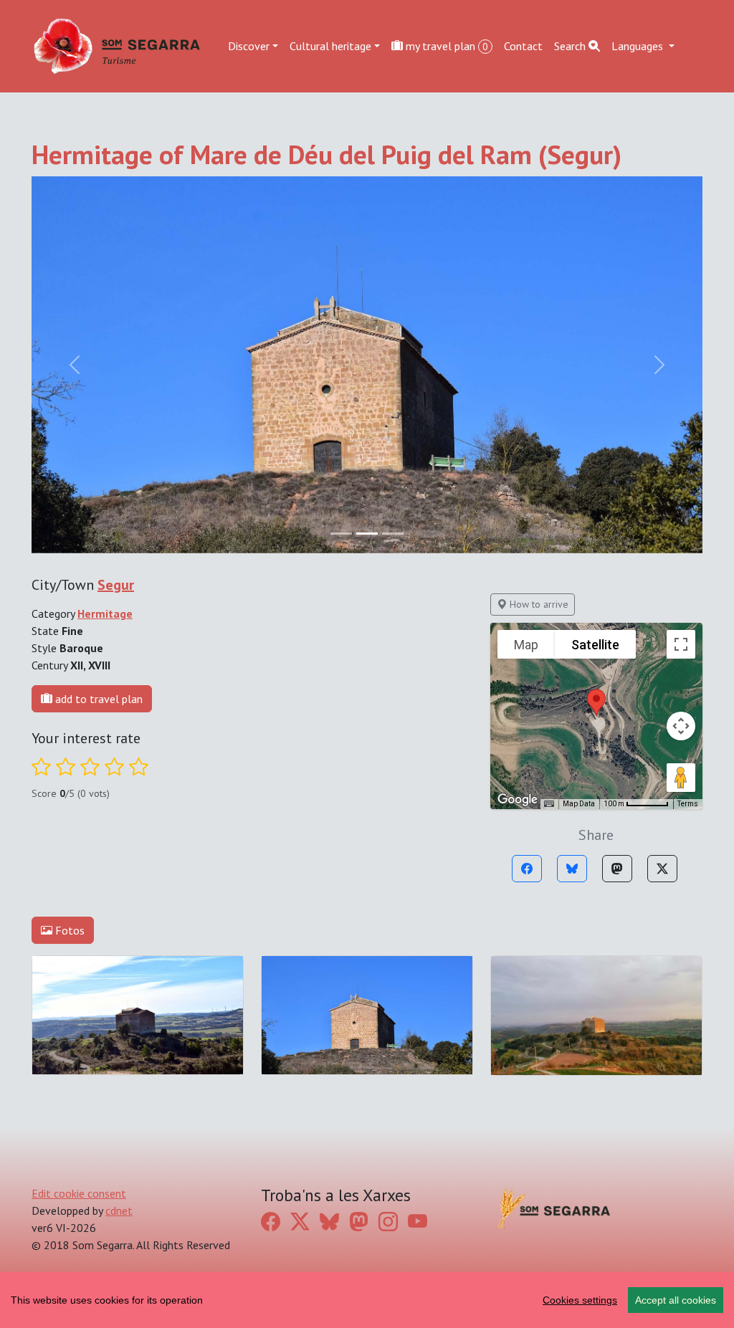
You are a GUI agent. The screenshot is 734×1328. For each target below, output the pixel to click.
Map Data (579, 804)
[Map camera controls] (681, 726)
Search (571, 46)
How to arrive (537, 604)
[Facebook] (527, 868)
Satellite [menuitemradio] (595, 644)
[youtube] (417, 1222)
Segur (115, 584)
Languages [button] (638, 46)
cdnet (119, 1210)
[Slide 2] (393, 533)
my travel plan (445, 46)
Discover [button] (249, 46)
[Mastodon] (617, 868)
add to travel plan (97, 699)
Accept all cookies (675, 1300)
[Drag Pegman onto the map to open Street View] (681, 777)
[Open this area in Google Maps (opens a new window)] (517, 799)
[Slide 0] (341, 533)
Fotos (68, 930)
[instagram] (388, 1222)
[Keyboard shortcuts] (549, 804)
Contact (523, 46)
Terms (687, 804)
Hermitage (105, 613)
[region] (367, 1300)
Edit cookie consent (79, 1193)
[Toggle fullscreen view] (681, 644)
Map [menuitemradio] (526, 644)
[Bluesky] (572, 868)
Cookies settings (580, 1300)
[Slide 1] (367, 533)
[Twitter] (662, 868)
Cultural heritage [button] (330, 46)
